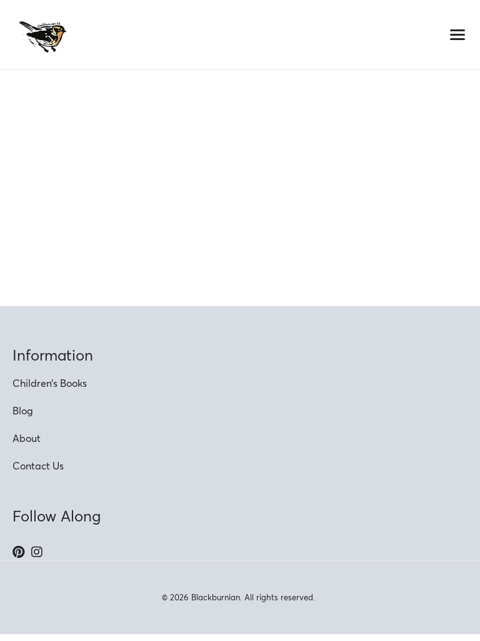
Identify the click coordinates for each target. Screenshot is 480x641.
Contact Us (38, 465)
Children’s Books (49, 383)
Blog (22, 410)
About (26, 438)
